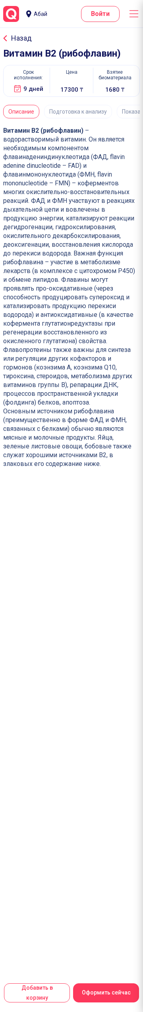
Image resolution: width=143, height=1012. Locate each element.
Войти (100, 14)
